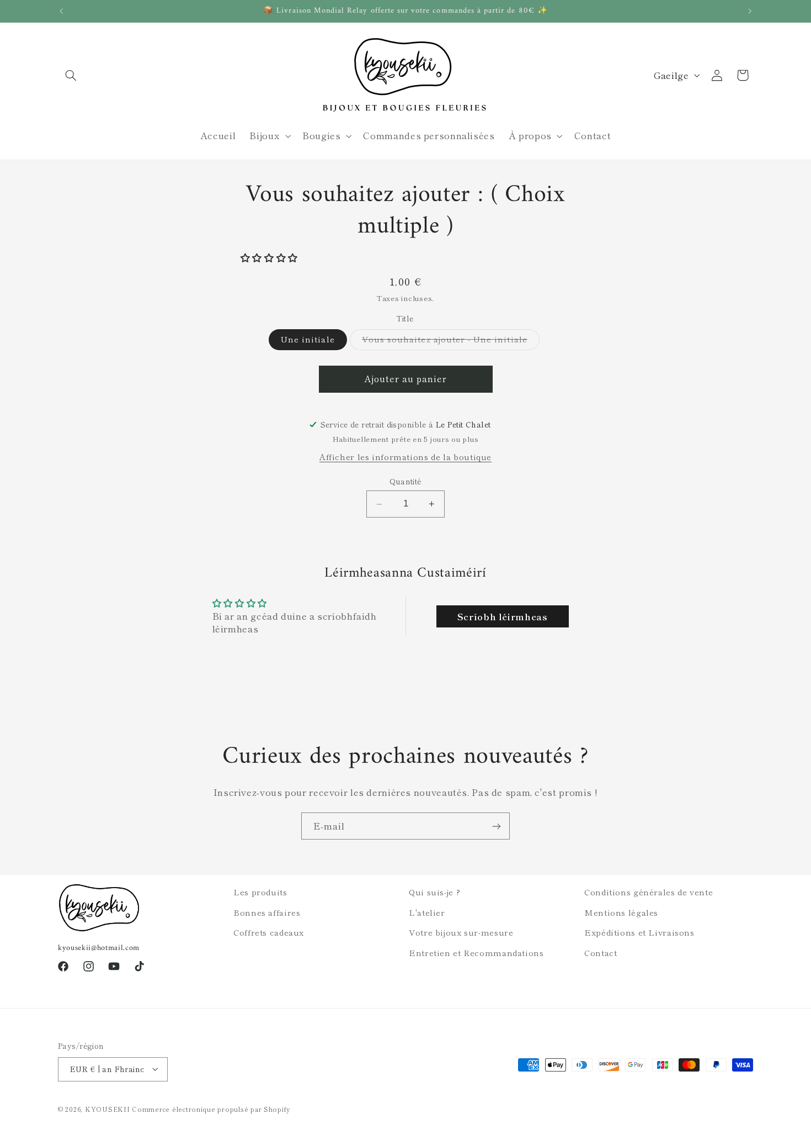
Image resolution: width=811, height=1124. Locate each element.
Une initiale (308, 339)
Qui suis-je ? (434, 892)
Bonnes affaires (266, 912)
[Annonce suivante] (750, 11)
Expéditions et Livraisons (639, 932)
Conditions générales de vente (648, 892)
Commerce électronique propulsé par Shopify (211, 1109)
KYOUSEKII (107, 1109)
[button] (70, 75)
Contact (600, 952)
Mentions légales (621, 912)
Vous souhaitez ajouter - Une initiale (451, 341)
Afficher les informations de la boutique (405, 456)
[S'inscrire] (496, 826)
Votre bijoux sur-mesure (461, 932)
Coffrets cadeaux (268, 932)
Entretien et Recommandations (476, 952)
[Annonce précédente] (61, 11)
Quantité (405, 481)
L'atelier (427, 912)
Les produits (260, 892)
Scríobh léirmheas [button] (502, 616)
